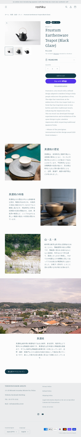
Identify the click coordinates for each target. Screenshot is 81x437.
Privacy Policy (46, 386)
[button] (6, 7)
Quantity (48, 65)
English (23, 431)
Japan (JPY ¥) (10, 431)
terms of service (47, 407)
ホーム (7, 14)
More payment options (60, 86)
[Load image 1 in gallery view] (9, 51)
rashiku (64, 433)
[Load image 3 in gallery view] (27, 51)
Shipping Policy (47, 395)
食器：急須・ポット (16, 14)
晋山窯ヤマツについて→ (16, 372)
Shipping (56, 53)
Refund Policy (47, 391)
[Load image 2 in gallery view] (18, 51)
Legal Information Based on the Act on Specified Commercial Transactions (58, 401)
